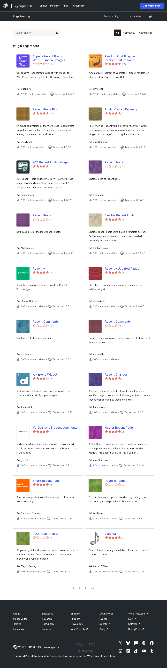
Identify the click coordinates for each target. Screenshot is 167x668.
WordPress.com (138, 613)
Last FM (110, 533)
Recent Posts (114, 162)
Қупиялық (18, 629)
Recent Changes (116, 374)
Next (92, 588)
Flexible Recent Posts (120, 215)
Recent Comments (46, 321)
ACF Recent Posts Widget (51, 162)
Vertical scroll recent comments (55, 427)
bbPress (134, 623)
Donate (104, 623)
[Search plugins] (57, 33)
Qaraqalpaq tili (51, 647)
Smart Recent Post (46, 480)
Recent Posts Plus (45, 109)
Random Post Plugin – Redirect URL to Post (120, 58)
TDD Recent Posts (45, 533)
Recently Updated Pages (122, 268)
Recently (39, 268)
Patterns (46, 629)
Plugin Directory (21, 16)
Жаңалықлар (20, 618)
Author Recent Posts (119, 427)
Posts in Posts (115, 480)
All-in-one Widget (45, 374)
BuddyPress (136, 629)
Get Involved (106, 613)
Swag (103, 629)
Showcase (47, 613)
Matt (132, 618)
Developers (77, 623)
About (16, 613)
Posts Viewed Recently (121, 109)
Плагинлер (48, 623)
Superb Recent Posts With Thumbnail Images (49, 58)
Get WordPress (152, 5)
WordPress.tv (79, 629)
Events (103, 618)
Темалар (47, 618)
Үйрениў (75, 613)
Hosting (17, 623)
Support (75, 618)
